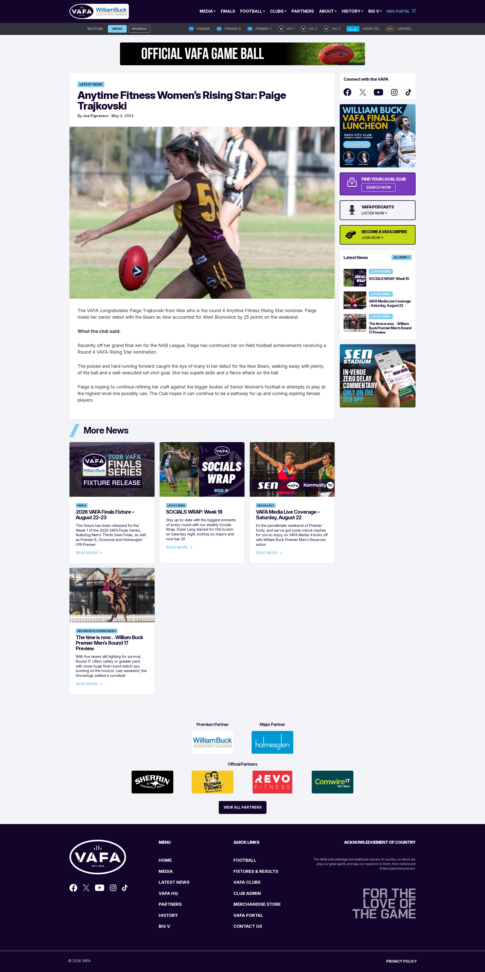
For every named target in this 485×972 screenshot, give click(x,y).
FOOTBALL (244, 860)
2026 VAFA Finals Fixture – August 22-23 (105, 515)
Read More (87, 553)
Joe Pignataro (95, 116)
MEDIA (166, 871)
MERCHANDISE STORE (257, 904)
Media (206, 11)
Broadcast (265, 505)
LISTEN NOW (372, 213)
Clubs (277, 11)
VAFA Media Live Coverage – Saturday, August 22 (288, 515)
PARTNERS (170, 904)
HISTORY (168, 915)
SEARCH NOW (378, 187)
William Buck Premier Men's (96, 631)
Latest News (91, 84)
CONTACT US (247, 926)
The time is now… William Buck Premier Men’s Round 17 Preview (109, 643)
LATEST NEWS (174, 882)
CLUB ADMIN (247, 893)
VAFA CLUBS (246, 882)
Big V (373, 11)
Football (251, 11)
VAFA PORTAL (248, 915)
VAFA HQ (168, 893)
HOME (165, 860)
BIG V (164, 926)
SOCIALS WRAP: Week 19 (194, 512)
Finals (228, 11)
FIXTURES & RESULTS (255, 871)
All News (400, 257)
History (351, 11)
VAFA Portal (398, 11)
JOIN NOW (370, 238)
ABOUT (326, 11)
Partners (303, 11)
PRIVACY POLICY (401, 961)
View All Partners (243, 807)
